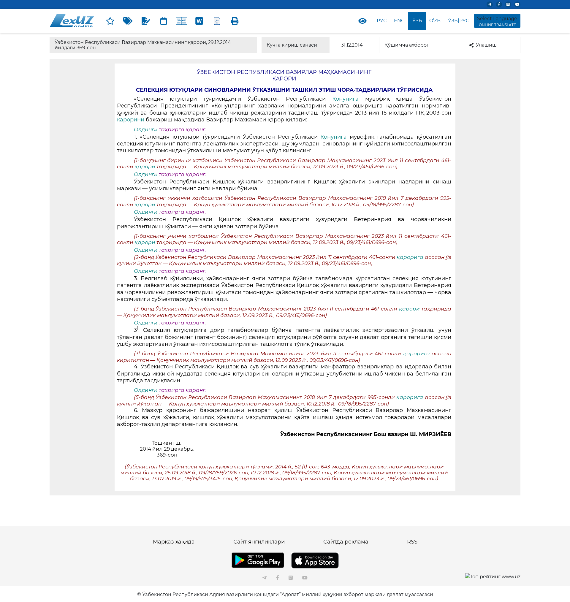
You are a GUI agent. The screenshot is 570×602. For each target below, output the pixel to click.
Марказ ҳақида (174, 541)
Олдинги (146, 129)
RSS (412, 541)
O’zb (435, 20)
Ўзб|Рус (458, 20)
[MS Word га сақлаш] (199, 21)
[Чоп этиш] (235, 21)
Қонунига (345, 99)
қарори (145, 166)
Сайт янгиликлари (259, 541)
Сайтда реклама (345, 541)
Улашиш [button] (486, 45)
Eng (399, 20)
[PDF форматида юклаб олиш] (217, 21)
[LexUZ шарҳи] (146, 21)
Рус (382, 20)
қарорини (130, 119)
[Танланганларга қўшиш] (110, 21)
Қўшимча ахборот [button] (406, 45)
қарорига (411, 257)
